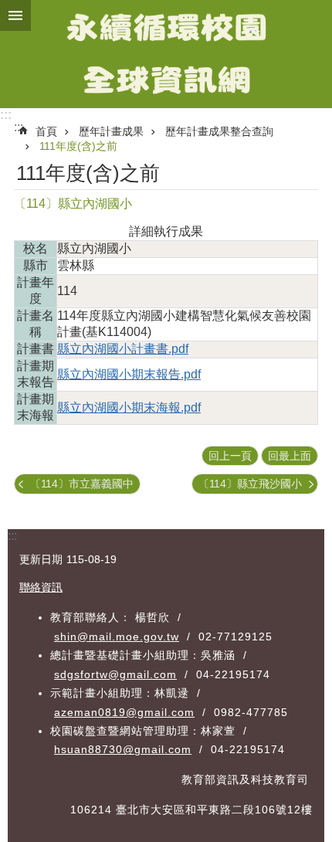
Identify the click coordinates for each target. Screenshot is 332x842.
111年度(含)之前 (78, 146)
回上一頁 (230, 456)
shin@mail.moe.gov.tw (116, 636)
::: (6, 114)
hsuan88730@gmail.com (122, 749)
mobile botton (15, 15)
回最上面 (289, 456)
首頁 (46, 131)
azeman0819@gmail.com (124, 712)
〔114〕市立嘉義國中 (82, 483)
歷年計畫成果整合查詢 (219, 131)
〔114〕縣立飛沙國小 (250, 483)
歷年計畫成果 (111, 131)
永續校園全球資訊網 (166, 54)
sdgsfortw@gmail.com (115, 674)
